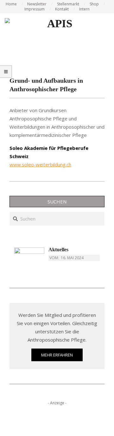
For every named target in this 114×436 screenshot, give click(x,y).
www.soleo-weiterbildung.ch (40, 164)
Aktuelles (58, 249)
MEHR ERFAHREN (57, 355)
